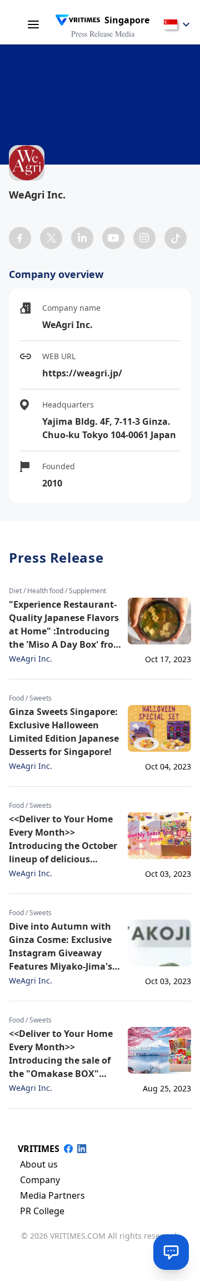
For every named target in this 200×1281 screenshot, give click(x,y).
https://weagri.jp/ (82, 373)
